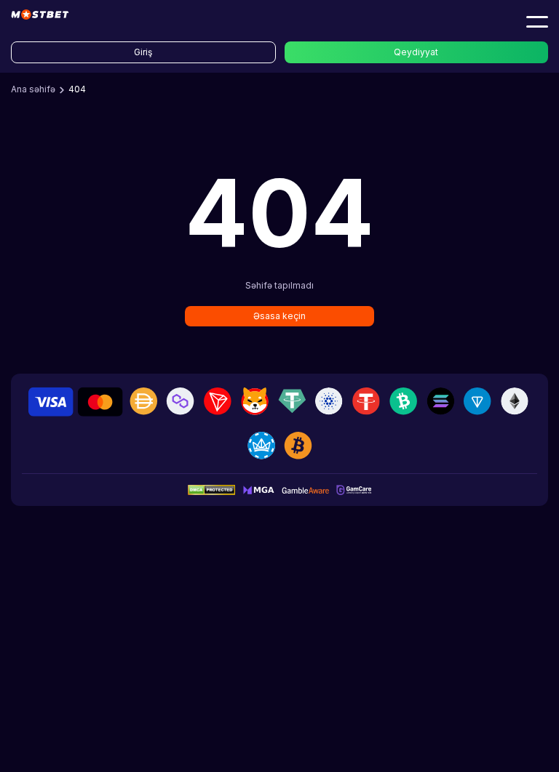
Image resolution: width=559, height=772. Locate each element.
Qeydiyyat (416, 52)
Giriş (143, 52)
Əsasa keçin (279, 315)
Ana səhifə (33, 89)
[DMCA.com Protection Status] (211, 489)
